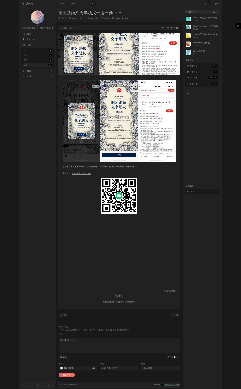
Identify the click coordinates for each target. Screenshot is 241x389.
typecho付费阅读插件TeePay (205, 34)
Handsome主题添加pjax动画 (205, 17)
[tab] (190, 12)
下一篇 (175, 315)
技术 (37, 55)
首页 (65, 27)
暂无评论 (106, 18)
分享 (37, 60)
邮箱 (102, 363)
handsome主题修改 (201, 42)
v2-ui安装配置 (199, 51)
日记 (37, 50)
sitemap (157, 384)
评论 (61, 334)
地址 (143, 363)
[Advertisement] (119, 250)
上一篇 (63, 315)
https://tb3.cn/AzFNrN (81, 173)
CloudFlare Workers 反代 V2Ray (206, 26)
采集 (37, 65)
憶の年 (64, 18)
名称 (61, 363)
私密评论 (169, 357)
